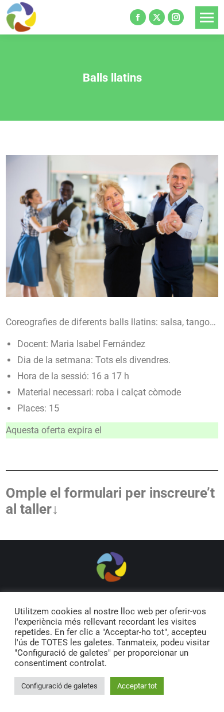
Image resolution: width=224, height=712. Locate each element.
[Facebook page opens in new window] (138, 17)
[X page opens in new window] (157, 17)
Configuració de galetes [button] (59, 686)
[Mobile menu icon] (206, 17)
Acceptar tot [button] (137, 686)
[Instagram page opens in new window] (176, 17)
